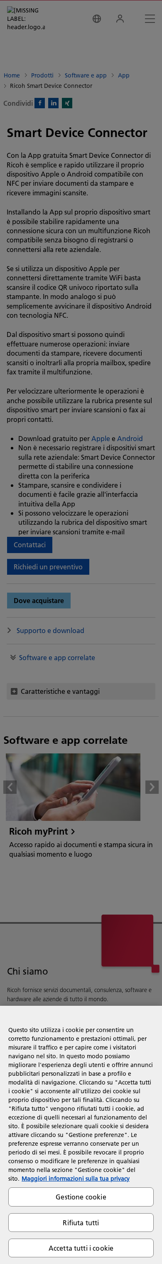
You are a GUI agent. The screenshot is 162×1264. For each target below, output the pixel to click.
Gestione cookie (81, 1196)
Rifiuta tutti (81, 1222)
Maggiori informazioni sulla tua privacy (76, 1178)
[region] (81, 1135)
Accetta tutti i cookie (81, 1248)
